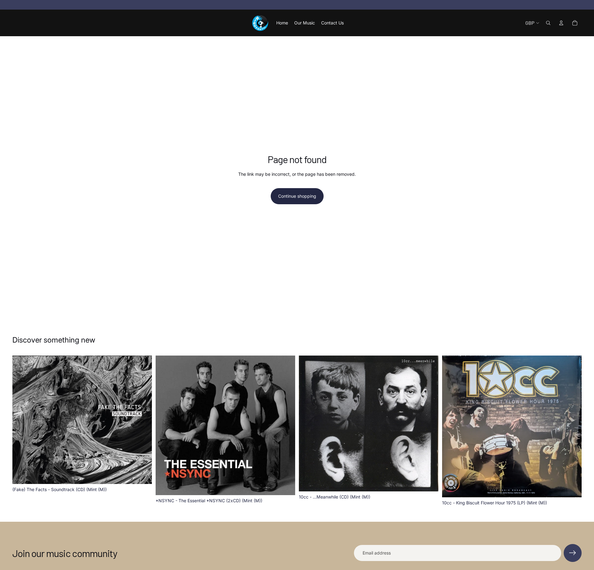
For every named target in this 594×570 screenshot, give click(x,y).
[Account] (561, 23)
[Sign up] (573, 553)
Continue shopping (297, 196)
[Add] (142, 474)
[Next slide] (429, 423)
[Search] (548, 23)
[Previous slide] (308, 423)
